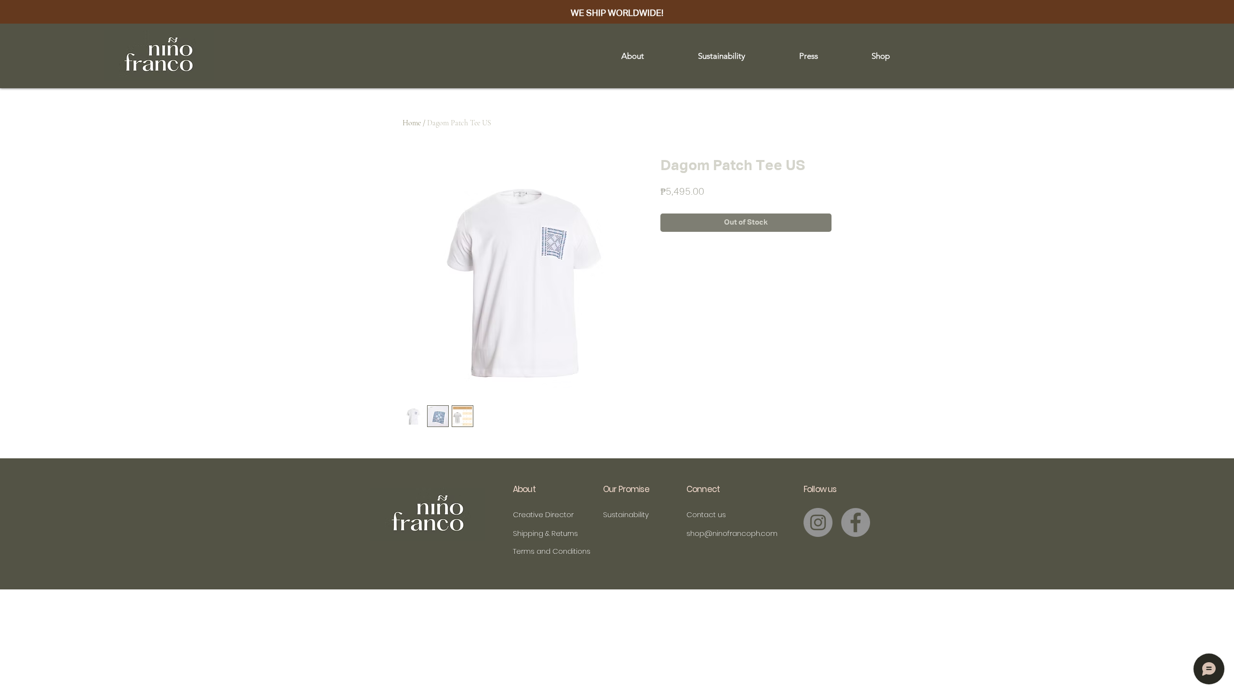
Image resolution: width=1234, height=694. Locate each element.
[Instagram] (818, 522)
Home (411, 123)
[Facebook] (855, 522)
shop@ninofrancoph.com (732, 533)
